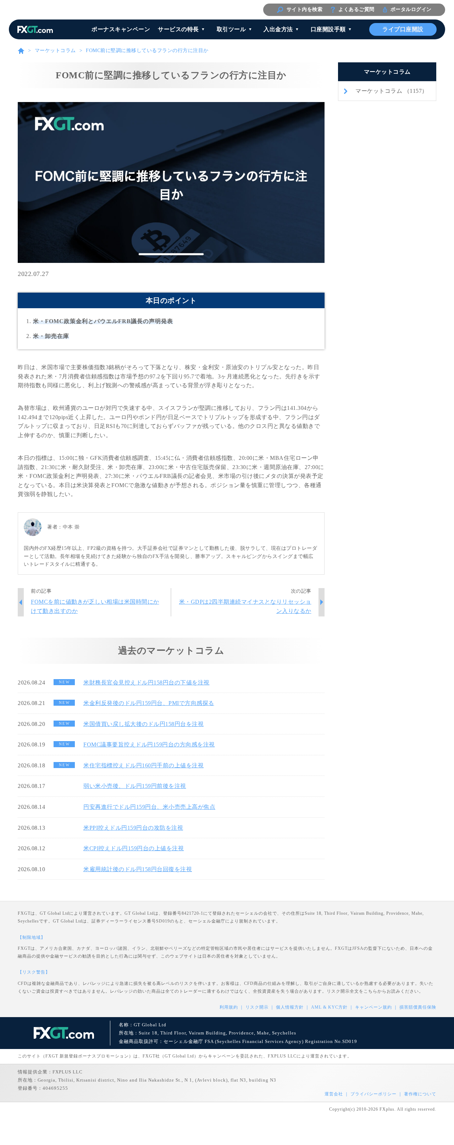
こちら (370, 991)
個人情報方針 (290, 1007)
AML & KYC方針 (329, 1007)
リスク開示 (256, 1007)
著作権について (420, 1094)
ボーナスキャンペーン (121, 29)
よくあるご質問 (356, 9)
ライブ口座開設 (402, 29)
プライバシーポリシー (373, 1094)
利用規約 (229, 1007)
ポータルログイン (411, 9)
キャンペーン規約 (373, 1007)
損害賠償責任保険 (417, 1007)
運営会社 (334, 1094)
